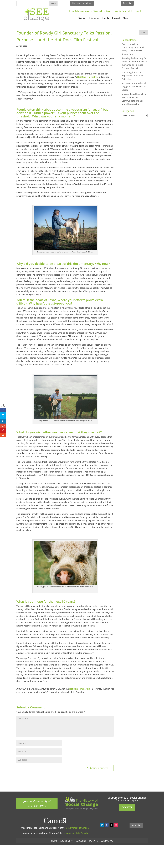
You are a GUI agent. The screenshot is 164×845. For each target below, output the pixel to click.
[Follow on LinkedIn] (102, 825)
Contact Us (106, 840)
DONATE (127, 807)
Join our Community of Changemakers (36, 803)
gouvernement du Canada (75, 833)
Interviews (94, 18)
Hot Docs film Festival (87, 77)
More (125, 18)
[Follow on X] (111, 825)
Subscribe (127, 3)
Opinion (82, 18)
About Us (65, 840)
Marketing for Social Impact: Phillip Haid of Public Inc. (132, 75)
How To (105, 18)
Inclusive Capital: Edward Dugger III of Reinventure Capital (134, 86)
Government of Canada (77, 827)
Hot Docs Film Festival (79, 688)
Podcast (116, 18)
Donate (93, 840)
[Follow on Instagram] (116, 825)
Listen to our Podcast (82, 3)
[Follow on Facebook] (107, 825)
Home (54, 840)
